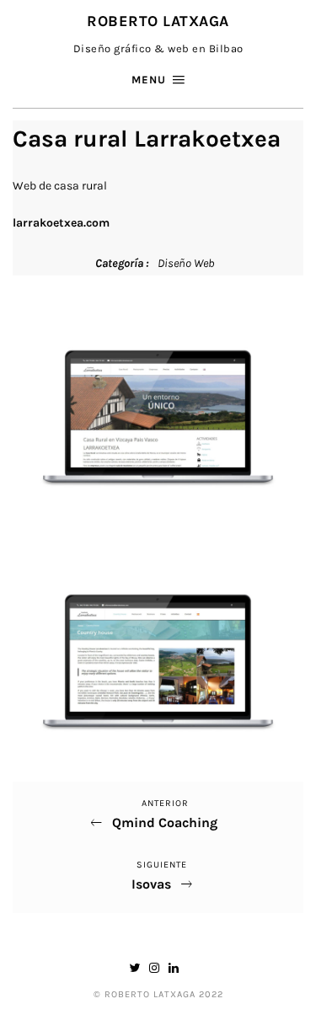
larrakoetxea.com (61, 223)
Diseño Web (186, 263)
